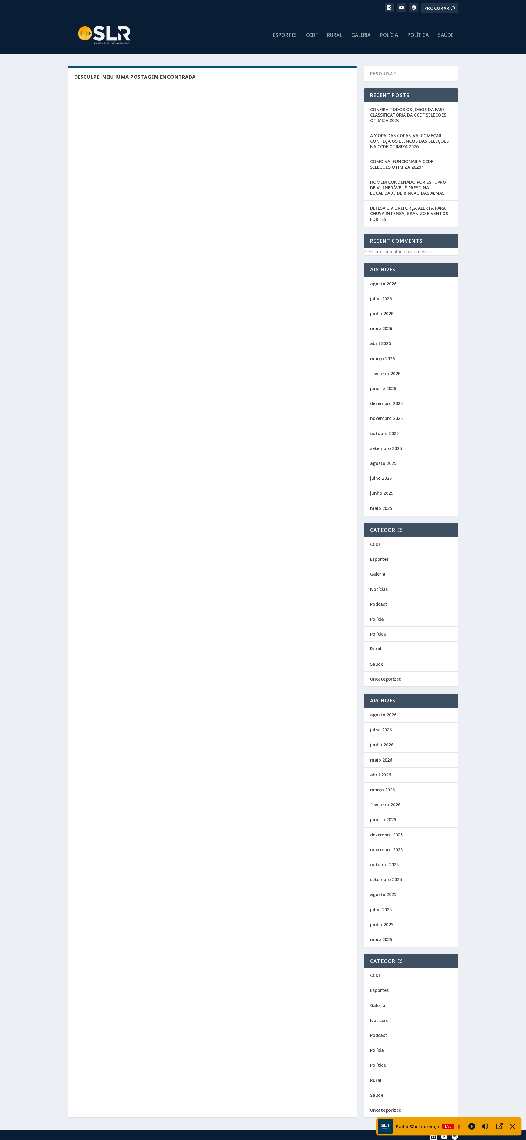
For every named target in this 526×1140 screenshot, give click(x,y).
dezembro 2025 (386, 403)
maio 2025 (381, 508)
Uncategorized (386, 679)
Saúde (445, 35)
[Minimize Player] (512, 1126)
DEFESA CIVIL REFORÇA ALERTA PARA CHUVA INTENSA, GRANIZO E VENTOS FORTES (409, 213)
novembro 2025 (386, 418)
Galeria (361, 35)
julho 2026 (381, 299)
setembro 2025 (386, 448)
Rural (334, 35)
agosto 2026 (383, 284)
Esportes (285, 35)
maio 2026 (381, 328)
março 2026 (382, 358)
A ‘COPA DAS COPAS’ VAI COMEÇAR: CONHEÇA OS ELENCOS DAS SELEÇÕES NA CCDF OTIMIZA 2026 (409, 141)
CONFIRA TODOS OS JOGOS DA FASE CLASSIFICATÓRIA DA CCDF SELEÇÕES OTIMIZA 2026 (408, 114)
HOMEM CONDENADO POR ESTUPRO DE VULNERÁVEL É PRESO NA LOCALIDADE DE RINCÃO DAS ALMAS (408, 187)
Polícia (389, 35)
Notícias (379, 589)
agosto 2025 (383, 463)
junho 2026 (381, 313)
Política (418, 35)
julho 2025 (381, 478)
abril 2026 (380, 343)
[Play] (472, 1126)
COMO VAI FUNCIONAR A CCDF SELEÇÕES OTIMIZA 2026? (401, 164)
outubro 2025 (384, 433)
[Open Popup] (499, 1126)
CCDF (312, 35)
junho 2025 (381, 493)
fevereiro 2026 (385, 373)
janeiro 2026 (383, 388)
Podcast (378, 604)
